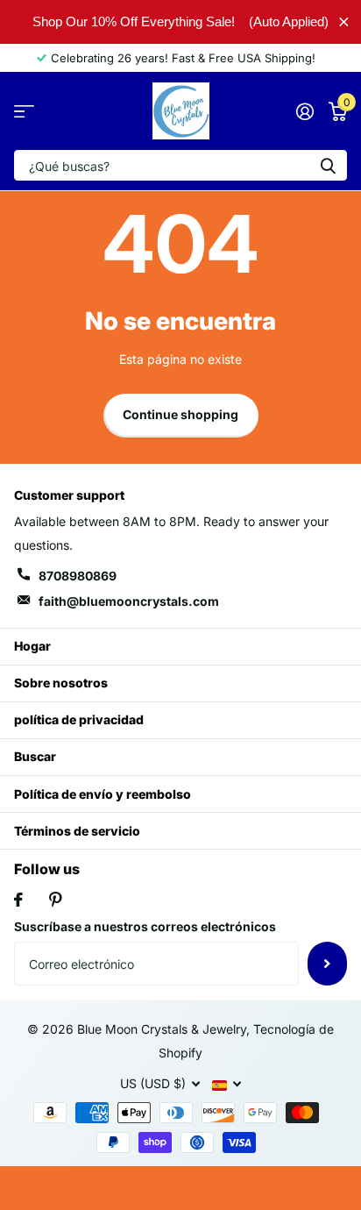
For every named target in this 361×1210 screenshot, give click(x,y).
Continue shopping (180, 414)
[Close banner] (344, 21)
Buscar (35, 756)
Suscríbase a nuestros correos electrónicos (145, 926)
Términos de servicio (77, 830)
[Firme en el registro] (304, 111)
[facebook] (18, 900)
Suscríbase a (327, 964)
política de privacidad (79, 719)
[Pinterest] (55, 900)
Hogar (32, 645)
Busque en (327, 165)
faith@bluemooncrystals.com (129, 601)
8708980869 (78, 575)
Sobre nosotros (61, 682)
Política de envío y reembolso (102, 793)
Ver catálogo (24, 110)
